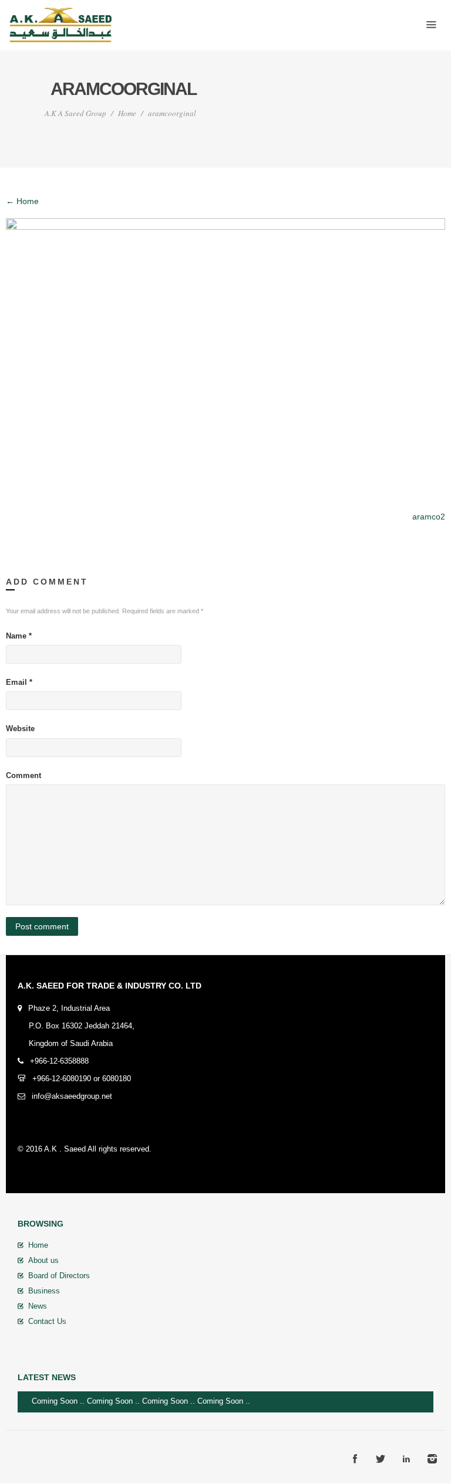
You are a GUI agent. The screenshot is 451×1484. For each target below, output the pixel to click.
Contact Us (47, 1321)
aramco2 (428, 516)
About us (43, 1260)
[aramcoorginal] (225, 358)
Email (19, 682)
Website (20, 728)
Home (127, 113)
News (37, 1306)
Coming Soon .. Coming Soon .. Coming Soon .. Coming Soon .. (150, 1401)
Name (19, 635)
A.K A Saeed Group (75, 113)
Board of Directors (59, 1275)
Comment (23, 775)
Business (44, 1290)
